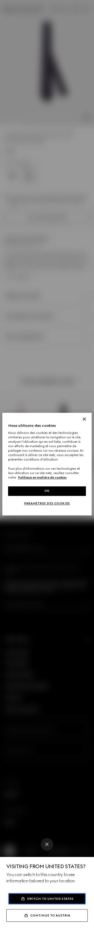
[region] (47, 464)
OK (47, 491)
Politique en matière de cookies (42, 477)
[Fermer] (84, 419)
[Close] (47, 844)
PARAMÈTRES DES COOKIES (47, 503)
